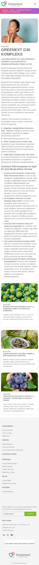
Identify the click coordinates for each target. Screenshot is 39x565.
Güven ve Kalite (7, 433)
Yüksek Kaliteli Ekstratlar (9, 463)
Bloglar (13, 10)
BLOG (4, 476)
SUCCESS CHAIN (9, 454)
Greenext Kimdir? (7, 430)
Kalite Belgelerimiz (7, 444)
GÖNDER (30, 514)
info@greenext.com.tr (8, 527)
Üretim (5, 440)
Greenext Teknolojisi (8, 447)
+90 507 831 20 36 (8, 530)
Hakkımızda (7, 426)
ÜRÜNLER (6, 459)
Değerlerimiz (6, 436)
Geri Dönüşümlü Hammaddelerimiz (12, 450)
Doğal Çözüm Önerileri (24, 10)
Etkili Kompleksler (7, 466)
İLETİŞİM (5, 487)
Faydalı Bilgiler (6, 480)
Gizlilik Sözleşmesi (7, 491)
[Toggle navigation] (35, 4)
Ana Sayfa (5, 10)
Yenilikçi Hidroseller (8, 469)
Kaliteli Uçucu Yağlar (8, 472)
